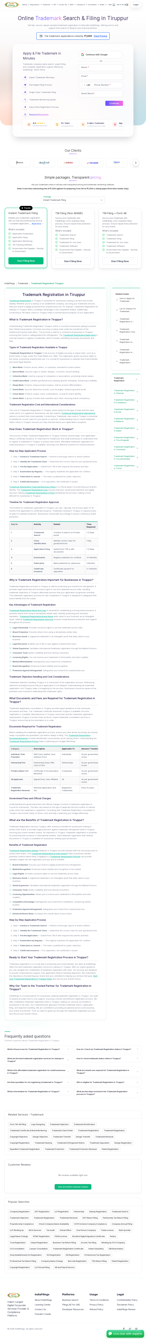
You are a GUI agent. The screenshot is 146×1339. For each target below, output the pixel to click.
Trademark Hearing (43, 1143)
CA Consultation (17, 1249)
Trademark (46, 4)
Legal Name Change (19, 1236)
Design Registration (123, 1143)
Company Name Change (52, 1261)
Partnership (79, 1211)
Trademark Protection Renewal (83, 1149)
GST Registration (42, 1211)
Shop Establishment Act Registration (26, 1255)
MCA (71, 4)
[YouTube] (136, 1328)
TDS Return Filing (99, 1261)
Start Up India (124, 1230)
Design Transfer (83, 1137)
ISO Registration (54, 1255)
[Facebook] (123, 1328)
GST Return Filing (90, 1218)
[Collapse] (136, 379)
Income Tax (63, 4)
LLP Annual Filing (42, 1267)
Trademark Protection (54, 1149)
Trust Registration (18, 1242)
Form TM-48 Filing (18, 1124)
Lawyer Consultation (39, 1249)
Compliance (81, 4)
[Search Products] (126, 4)
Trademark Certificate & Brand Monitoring (28, 1130)
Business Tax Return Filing (64, 1242)
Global (102, 4)
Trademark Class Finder (62, 1130)
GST (54, 4)
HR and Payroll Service (65, 1267)
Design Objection (40, 1137)
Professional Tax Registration (97, 1255)
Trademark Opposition (99, 1143)
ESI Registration (72, 1255)
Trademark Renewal (104, 1137)
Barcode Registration (77, 1261)
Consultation (92, 4)
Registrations (34, 4)
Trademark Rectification (84, 1124)
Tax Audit (50, 1230)
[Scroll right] (135, 162)
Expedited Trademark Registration (25, 1149)
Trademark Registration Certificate (68, 1249)
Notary (113, 1236)
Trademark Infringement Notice (71, 1143)
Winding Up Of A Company (113, 1242)
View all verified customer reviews (73, 1187)
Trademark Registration (88, 1130)
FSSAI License (61, 1236)
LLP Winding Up (17, 1230)
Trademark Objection (59, 1124)
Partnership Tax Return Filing (115, 1218)
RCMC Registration (41, 1236)
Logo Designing (38, 1124)
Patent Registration (110, 1149)
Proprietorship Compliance (22, 1224)
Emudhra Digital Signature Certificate (88, 1236)
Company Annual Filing (122, 1224)
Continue (114, 103)
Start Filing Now (26, 260)
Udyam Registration (39, 1242)
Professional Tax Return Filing (23, 1261)
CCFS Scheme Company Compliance (90, 1224)
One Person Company (86, 1230)
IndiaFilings (10, 283)
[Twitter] (130, 1328)
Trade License (107, 1230)
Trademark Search (120, 1211)
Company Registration (20, 1211)
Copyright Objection (19, 1137)
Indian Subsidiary (96, 1249)
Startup (24, 4)
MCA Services (35, 1230)
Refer (110, 4)
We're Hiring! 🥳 (122, 4)
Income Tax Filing (88, 1242)
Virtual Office (65, 1230)
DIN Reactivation (116, 1249)
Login (135, 4)
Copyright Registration (20, 1143)
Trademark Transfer (62, 1137)
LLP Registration (62, 1211)
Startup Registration (98, 1211)
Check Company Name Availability (54, 1224)
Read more (35, 224)
